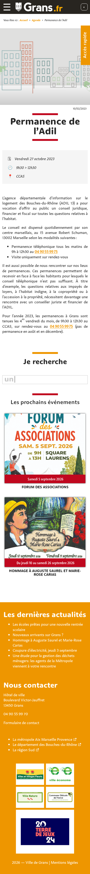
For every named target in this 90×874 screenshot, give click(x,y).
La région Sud (24, 749)
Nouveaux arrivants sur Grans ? (38, 634)
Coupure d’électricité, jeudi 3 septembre (45, 649)
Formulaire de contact (21, 722)
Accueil (24, 20)
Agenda (36, 20)
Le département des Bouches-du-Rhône (45, 744)
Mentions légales (64, 861)
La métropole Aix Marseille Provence (42, 738)
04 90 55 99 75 (46, 251)
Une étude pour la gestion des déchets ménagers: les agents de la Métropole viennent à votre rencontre (44, 660)
